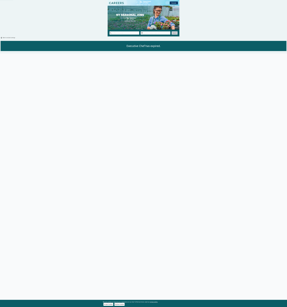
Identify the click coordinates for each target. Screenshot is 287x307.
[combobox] (124, 33)
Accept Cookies (108, 304)
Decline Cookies (119, 304)
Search (175, 33)
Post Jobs (173, 3)
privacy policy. (154, 302)
